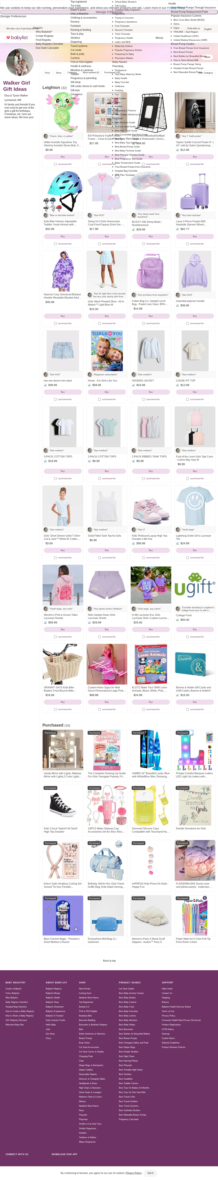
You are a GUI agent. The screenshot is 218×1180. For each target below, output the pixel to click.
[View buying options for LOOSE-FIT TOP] (195, 350)
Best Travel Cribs (127, 1097)
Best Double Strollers (129, 1051)
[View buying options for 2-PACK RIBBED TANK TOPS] (151, 426)
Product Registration (171, 1024)
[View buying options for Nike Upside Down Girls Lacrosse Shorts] (107, 585)
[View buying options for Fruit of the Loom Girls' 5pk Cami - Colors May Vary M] (195, 426)
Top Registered (86, 1002)
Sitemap (165, 1034)
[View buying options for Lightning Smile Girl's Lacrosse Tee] (195, 506)
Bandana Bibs (85, 1016)
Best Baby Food (126, 1007)
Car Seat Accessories (89, 1047)
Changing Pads (86, 1056)
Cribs (81, 1061)
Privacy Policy (168, 1016)
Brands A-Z (84, 1007)
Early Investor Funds (55, 1020)
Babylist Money (53, 993)
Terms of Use (168, 1011)
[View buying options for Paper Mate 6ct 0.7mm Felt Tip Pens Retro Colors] (195, 915)
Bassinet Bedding (87, 1020)
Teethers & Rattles (87, 1137)
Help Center (167, 988)
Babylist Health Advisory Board (176, 1007)
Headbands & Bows (88, 1083)
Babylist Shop (52, 1002)
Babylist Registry (54, 988)
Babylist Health (53, 997)
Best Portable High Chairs (131, 1070)
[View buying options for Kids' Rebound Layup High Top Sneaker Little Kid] (151, 506)
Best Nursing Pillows (128, 1061)
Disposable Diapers (88, 1074)
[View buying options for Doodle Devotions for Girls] (195, 805)
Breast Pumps (85, 1038)
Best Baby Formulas (128, 1011)
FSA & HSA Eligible (88, 1011)
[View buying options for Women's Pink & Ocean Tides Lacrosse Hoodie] (63, 585)
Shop (82, 982)
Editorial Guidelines (171, 1043)
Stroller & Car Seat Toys (90, 1124)
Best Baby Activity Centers (131, 993)
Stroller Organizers (87, 1128)
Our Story (50, 1034)
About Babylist (56, 982)
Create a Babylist (14, 988)
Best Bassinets (126, 1029)
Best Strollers (125, 1074)
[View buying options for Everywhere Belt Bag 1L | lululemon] (107, 915)
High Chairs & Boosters (90, 1088)
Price (47, 72)
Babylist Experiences (55, 1011)
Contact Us (167, 993)
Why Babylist (12, 997)
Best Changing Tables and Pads (134, 1043)
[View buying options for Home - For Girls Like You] (107, 350)
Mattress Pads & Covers (90, 1097)
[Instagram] (15, 1161)
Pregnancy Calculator (129, 1119)
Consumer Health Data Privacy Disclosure (181, 1020)
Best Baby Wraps (127, 1024)
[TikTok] (8, 1161)
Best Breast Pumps (128, 1038)
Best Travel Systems (129, 1106)
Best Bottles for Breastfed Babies (134, 1034)
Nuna (81, 1110)
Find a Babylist (12, 993)
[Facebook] (22, 1161)
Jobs (48, 1029)
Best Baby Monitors (128, 1020)
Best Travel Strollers (128, 1101)
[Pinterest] (29, 1161)
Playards (83, 1115)
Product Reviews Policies (173, 1047)
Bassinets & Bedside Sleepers (93, 1024)
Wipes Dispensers (87, 1142)
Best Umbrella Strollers (129, 1110)
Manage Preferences (109, 12)
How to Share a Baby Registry (20, 1016)
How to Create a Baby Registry (20, 1011)
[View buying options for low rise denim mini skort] (63, 350)
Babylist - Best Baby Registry (17, 38)
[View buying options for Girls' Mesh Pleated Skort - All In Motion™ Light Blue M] (107, 271)
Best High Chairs (127, 1056)
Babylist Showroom (55, 1007)
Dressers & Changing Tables (92, 1079)
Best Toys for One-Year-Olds (132, 1092)
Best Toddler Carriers (128, 1083)
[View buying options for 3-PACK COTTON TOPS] (63, 426)
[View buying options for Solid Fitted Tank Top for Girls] (107, 506)
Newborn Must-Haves (89, 997)
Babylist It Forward (54, 1016)
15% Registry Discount (16, 1020)
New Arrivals (84, 988)
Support (167, 982)
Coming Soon (85, 993)
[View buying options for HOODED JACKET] (151, 350)
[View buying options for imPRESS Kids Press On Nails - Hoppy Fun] (151, 860)
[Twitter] (36, 1161)
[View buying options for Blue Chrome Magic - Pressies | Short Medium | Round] (63, 915)
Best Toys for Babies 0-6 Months (134, 1088)
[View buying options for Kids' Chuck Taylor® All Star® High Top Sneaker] (63, 805)
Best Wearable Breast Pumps (132, 1115)
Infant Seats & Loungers (90, 1092)
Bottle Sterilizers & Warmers (92, 1034)
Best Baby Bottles (127, 997)
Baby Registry (16, 982)
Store (58, 72)
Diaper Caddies (86, 1070)
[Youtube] (43, 1161)
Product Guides (130, 982)
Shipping (166, 997)
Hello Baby (51, 1024)
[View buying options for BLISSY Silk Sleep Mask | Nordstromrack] (151, 191)
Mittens (82, 1101)
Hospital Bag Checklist (16, 1007)
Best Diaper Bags (127, 1047)
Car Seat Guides (126, 988)
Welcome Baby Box (15, 1024)
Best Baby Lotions (127, 1016)
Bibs (81, 1029)
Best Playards (125, 1065)
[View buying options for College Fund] (195, 585)
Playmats (83, 1119)
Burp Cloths (84, 1043)
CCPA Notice (168, 1029)
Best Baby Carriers (127, 1002)
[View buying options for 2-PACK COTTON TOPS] (107, 426)
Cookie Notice (168, 1038)
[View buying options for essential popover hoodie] (195, 271)
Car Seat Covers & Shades (91, 1051)
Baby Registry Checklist (17, 1002)
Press (48, 1038)
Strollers (83, 1133)
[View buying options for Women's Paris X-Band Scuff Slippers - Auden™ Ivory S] (151, 915)
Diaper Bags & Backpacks (91, 1065)
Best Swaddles (126, 1079)
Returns (165, 1002)
